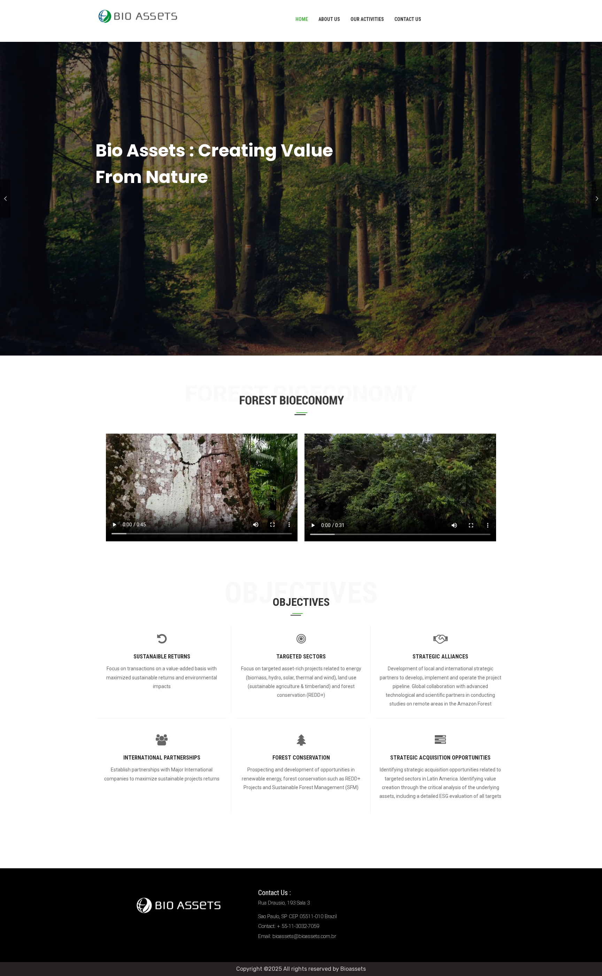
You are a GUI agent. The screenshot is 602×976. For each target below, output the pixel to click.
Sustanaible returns (161, 656)
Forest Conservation (301, 757)
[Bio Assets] (137, 15)
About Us (329, 19)
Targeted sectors (301, 656)
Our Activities (367, 19)
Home (301, 19)
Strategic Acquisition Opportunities (440, 757)
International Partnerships (161, 757)
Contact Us (407, 19)
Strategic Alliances (440, 656)
